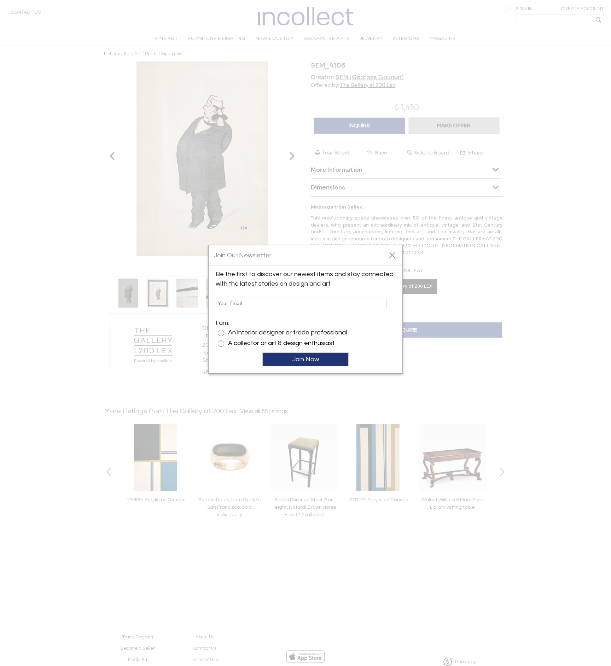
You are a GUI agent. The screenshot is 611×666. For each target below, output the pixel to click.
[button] (392, 255)
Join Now (305, 359)
